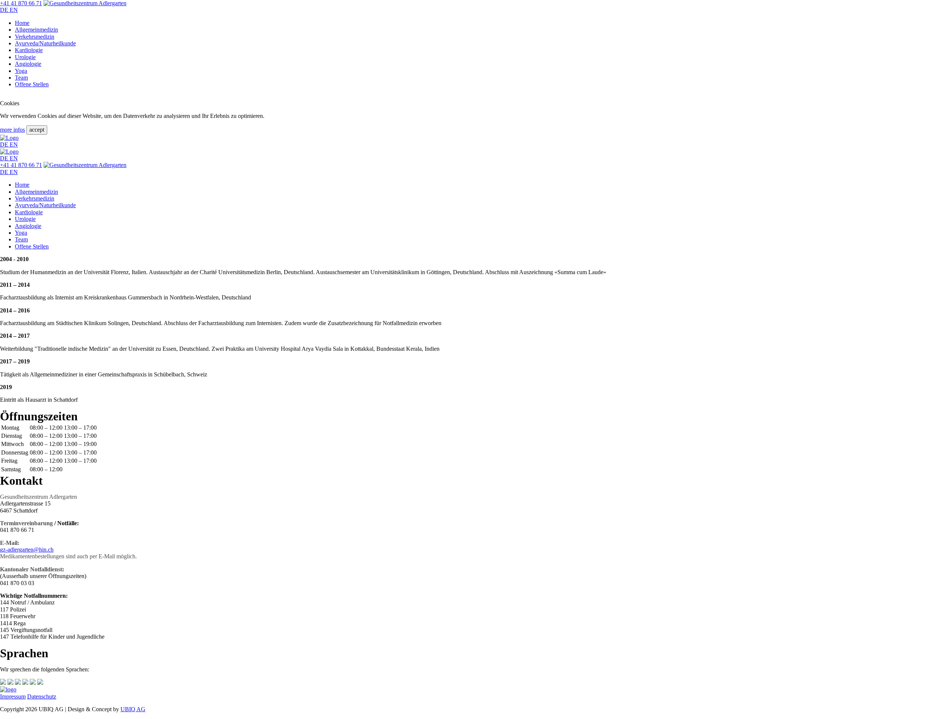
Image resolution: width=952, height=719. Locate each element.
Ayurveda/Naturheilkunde (45, 43)
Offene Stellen (32, 84)
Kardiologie (29, 50)
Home (22, 23)
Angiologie (28, 64)
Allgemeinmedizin (36, 29)
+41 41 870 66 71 (21, 3)
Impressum (13, 696)
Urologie (25, 57)
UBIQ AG (132, 709)
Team (21, 77)
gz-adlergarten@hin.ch (27, 549)
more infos (12, 129)
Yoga (21, 71)
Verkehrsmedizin (34, 36)
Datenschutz (41, 696)
